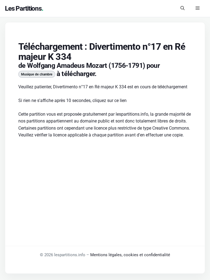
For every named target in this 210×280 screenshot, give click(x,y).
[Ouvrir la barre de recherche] (182, 8)
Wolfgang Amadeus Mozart (67, 65)
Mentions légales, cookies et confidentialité (130, 254)
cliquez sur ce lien (109, 100)
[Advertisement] (105, 183)
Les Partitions (23, 8)
